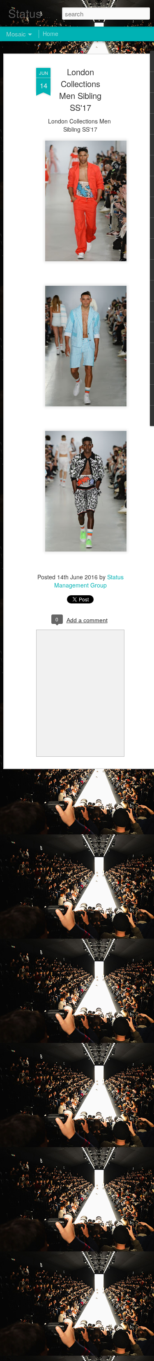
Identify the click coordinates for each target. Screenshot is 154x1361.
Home (50, 33)
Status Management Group (89, 581)
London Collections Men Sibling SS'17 (80, 89)
